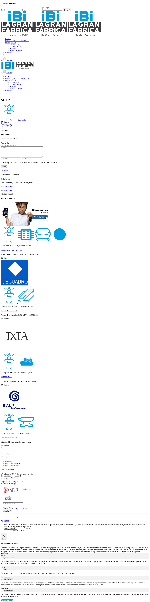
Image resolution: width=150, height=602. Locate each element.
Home (3, 126)
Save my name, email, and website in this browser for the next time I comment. (30, 163)
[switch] (2, 569)
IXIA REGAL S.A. (6, 377)
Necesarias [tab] (4, 554)
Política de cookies (11, 465)
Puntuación (5, 143)
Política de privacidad (12, 463)
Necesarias (7, 556)
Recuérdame (9, 508)
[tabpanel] (75, 563)
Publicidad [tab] (4, 588)
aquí (14, 483)
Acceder (8, 497)
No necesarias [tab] (6, 577)
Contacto (8, 461)
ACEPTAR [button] (27, 529)
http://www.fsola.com (8, 190)
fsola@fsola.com (7, 186)
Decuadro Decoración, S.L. (9, 311)
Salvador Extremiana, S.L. (9, 437)
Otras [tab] (3, 567)
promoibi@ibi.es (12, 478)
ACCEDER (5, 521)
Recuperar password (21, 508)
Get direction (5, 170)
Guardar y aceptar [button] (7, 600)
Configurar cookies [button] (10, 529)
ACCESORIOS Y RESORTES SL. (11, 250)
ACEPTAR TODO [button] (17, 530)
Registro (8, 499)
